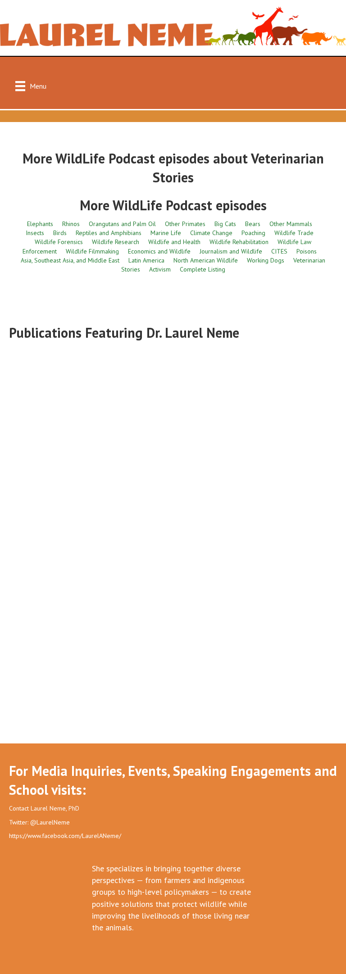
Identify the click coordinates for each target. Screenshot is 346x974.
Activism (160, 269)
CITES (279, 251)
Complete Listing (202, 269)
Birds (60, 233)
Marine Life (165, 233)
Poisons (306, 251)
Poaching (253, 233)
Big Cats (225, 224)
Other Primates (185, 224)
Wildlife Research (115, 242)
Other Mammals (290, 224)
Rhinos (71, 224)
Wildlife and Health (174, 242)
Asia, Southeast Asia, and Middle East (70, 260)
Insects (35, 233)
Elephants (40, 224)
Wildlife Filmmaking (92, 251)
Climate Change (211, 233)
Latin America (146, 260)
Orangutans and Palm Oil (122, 224)
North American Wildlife (205, 260)
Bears (252, 224)
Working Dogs (265, 260)
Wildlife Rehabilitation (239, 242)
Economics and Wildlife (159, 251)
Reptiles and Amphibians (109, 233)
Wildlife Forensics (59, 242)
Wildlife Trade (294, 233)
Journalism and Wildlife (231, 251)
